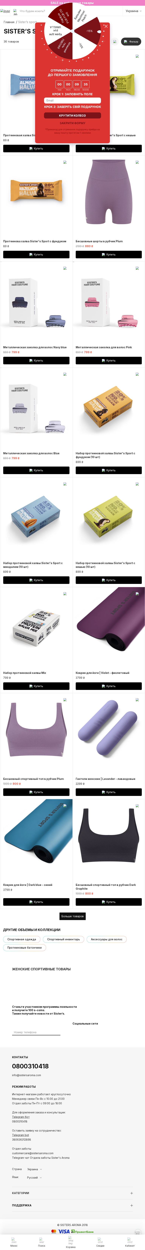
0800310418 (30, 1066)
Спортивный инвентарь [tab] (63, 939)
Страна (17, 1169)
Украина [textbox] (32, 1169)
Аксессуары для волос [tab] (106, 939)
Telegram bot (20, 1135)
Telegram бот (21, 1116)
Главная (9, 22)
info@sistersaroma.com (26, 1075)
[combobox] (41, 1169)
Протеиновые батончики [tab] (24, 947)
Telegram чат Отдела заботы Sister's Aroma (40, 1157)
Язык (15, 1177)
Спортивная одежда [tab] (21, 939)
